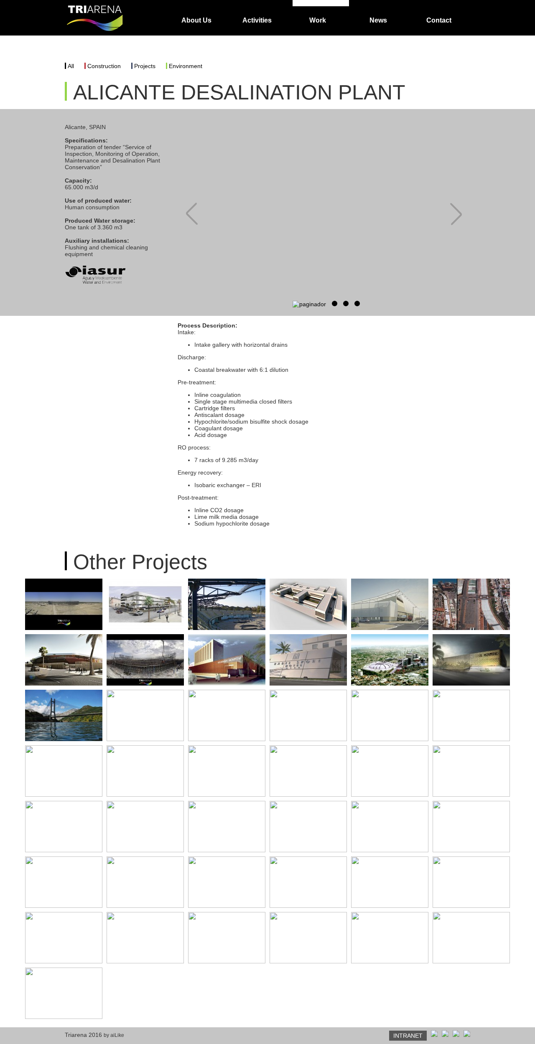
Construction (104, 66)
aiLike (117, 1035)
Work (317, 20)
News (378, 20)
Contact (438, 20)
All (71, 66)
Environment (185, 66)
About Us (196, 20)
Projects (144, 66)
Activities (257, 20)
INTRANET (408, 1035)
